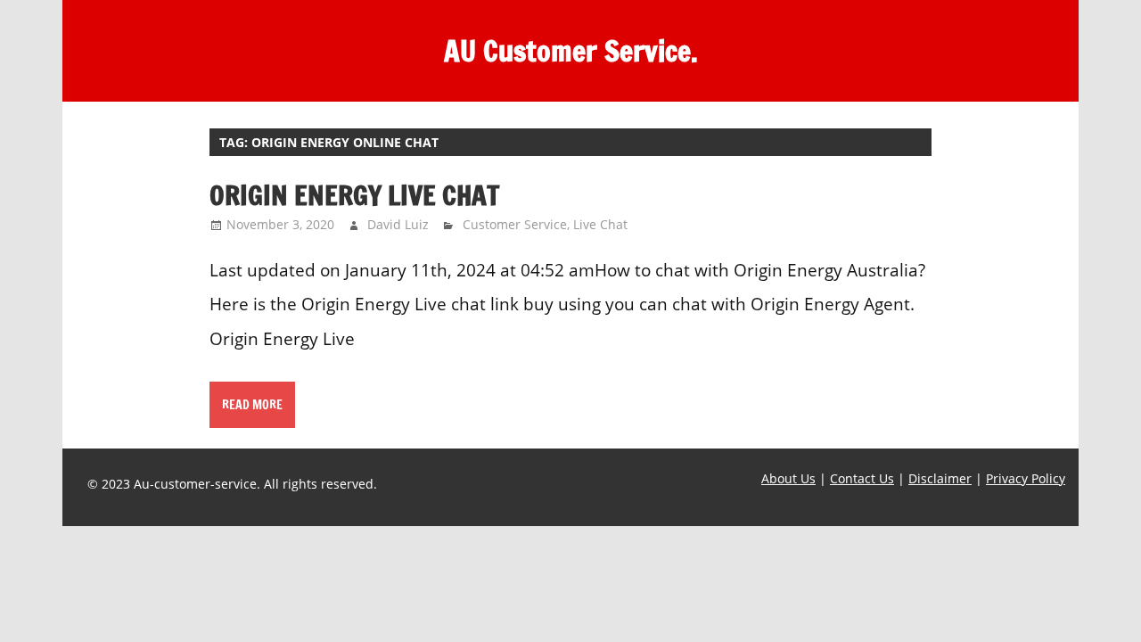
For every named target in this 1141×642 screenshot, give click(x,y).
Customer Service (515, 224)
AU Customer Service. (571, 50)
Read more (252, 405)
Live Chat (600, 224)
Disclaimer (940, 478)
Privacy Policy (1025, 478)
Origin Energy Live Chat (354, 195)
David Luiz (398, 224)
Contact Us (862, 478)
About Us (788, 478)
